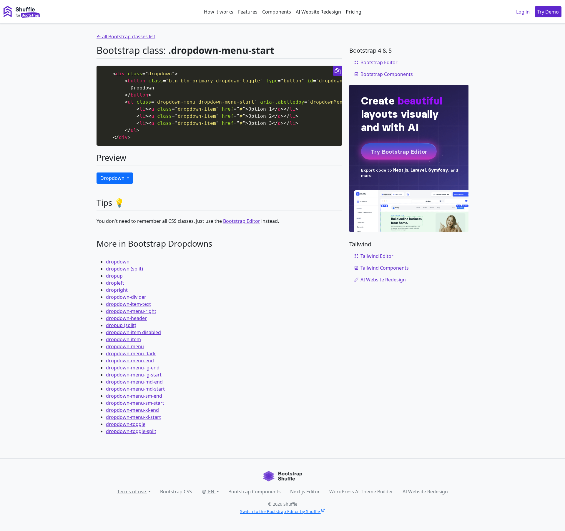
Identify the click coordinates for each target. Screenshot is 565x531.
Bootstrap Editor (241, 221)
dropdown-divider (126, 297)
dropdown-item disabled (133, 332)
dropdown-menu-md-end (134, 382)
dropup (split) (121, 325)
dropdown (117, 261)
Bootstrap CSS (176, 491)
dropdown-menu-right (131, 311)
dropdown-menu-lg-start (134, 374)
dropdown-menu (125, 346)
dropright (117, 290)
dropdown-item (123, 339)
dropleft (115, 283)
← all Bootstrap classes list (126, 36)
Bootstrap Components (386, 74)
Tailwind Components (384, 268)
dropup (114, 276)
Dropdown (113, 178)
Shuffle (290, 504)
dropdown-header (126, 318)
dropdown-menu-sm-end (134, 396)
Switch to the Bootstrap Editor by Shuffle (280, 511)
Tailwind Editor (376, 256)
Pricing (353, 12)
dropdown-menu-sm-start (135, 403)
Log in (523, 12)
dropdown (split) (124, 269)
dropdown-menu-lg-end (132, 367)
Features (247, 12)
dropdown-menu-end (130, 360)
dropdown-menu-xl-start (133, 417)
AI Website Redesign (318, 12)
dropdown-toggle (125, 424)
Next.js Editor (305, 491)
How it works (218, 12)
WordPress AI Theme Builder (361, 491)
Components (276, 12)
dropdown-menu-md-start (135, 389)
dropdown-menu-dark (131, 353)
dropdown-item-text (128, 304)
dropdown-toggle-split (131, 431)
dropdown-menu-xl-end (132, 410)
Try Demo (548, 12)
